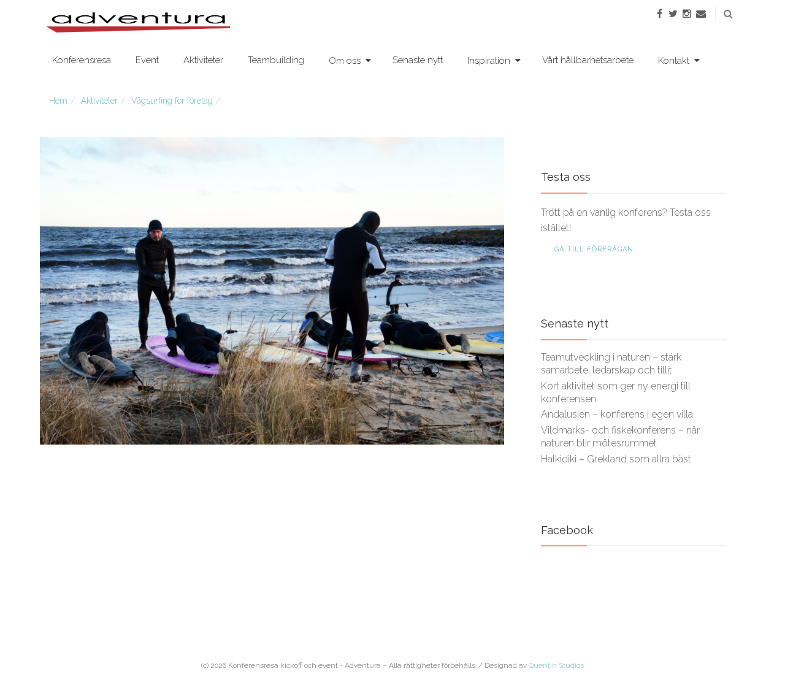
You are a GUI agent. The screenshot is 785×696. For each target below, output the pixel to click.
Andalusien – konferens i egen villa (617, 414)
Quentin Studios (556, 665)
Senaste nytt (417, 60)
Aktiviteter (203, 60)
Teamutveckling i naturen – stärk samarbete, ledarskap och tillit (611, 363)
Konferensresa (81, 60)
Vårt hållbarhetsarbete (588, 60)
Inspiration (488, 60)
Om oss (345, 60)
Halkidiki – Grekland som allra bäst (616, 459)
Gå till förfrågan (594, 249)
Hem (58, 100)
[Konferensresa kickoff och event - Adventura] (138, 22)
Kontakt (673, 60)
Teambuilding (276, 60)
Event (147, 60)
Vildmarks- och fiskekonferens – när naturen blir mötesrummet (620, 436)
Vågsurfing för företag (172, 100)
